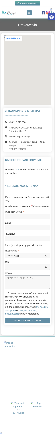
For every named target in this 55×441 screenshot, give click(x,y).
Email (8, 223)
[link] (51, 16)
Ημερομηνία (11, 251)
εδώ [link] (17, 169)
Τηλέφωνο (10, 234)
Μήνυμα (9, 273)
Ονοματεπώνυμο (14, 212)
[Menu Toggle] (29, 12)
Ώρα (7, 262)
